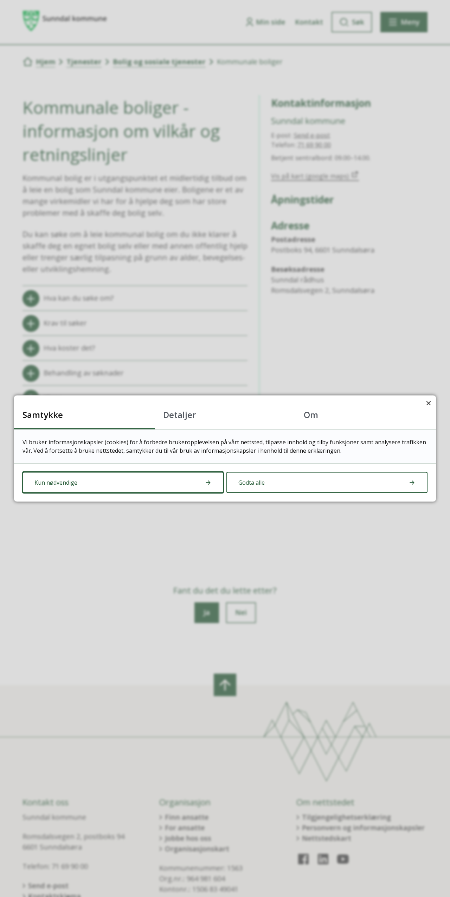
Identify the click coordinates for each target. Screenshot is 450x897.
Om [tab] (311, 414)
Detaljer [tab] (179, 414)
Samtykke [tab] (42, 414)
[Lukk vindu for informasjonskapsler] (428, 403)
